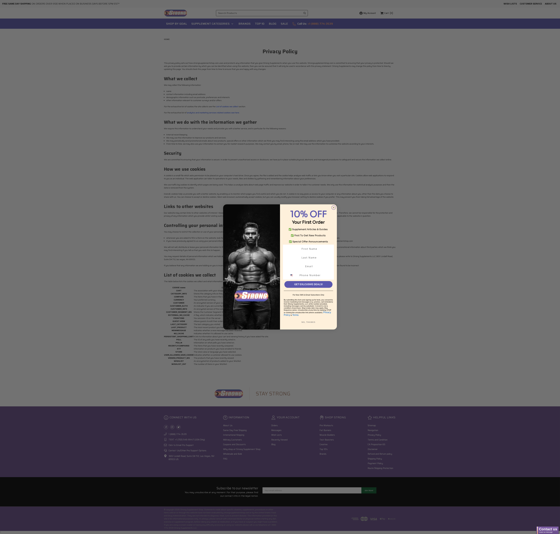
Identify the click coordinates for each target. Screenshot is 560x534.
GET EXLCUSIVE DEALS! (308, 284)
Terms (295, 315)
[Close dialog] (333, 207)
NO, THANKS (308, 322)
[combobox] (293, 275)
